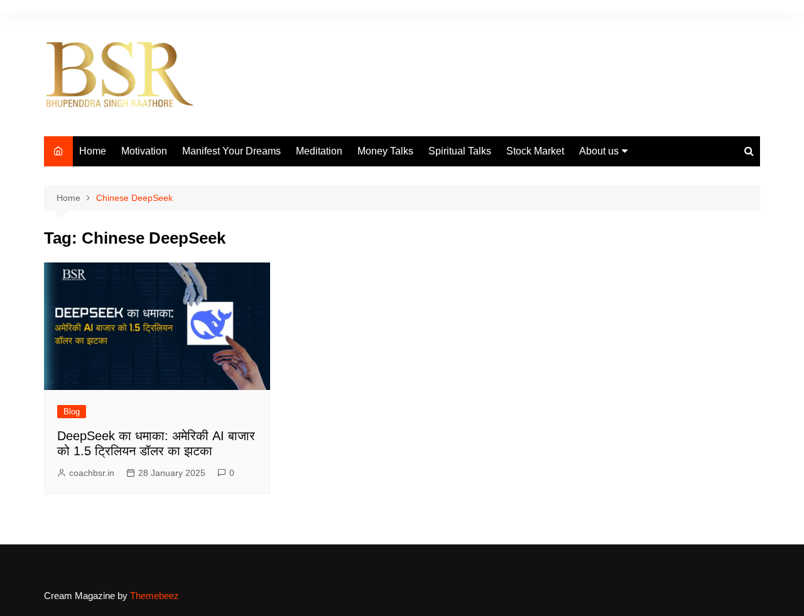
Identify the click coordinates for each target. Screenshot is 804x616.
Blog (71, 411)
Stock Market (535, 151)
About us (599, 151)
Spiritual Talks (459, 151)
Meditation (319, 151)
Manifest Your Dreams (231, 151)
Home (92, 151)
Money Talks (385, 151)
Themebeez (154, 595)
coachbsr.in (91, 473)
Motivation (144, 151)
